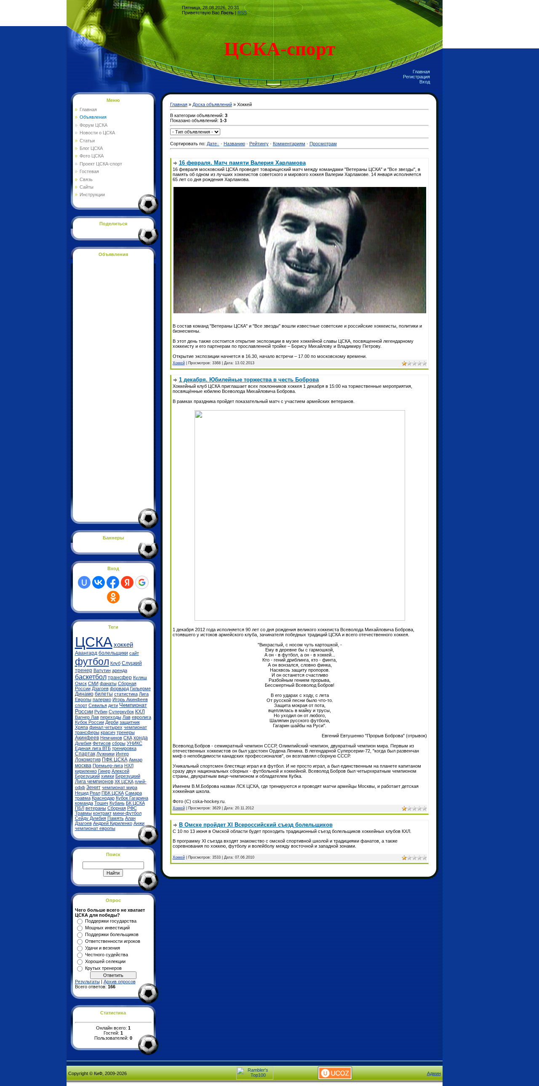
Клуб (115, 663)
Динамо (84, 694)
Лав (127, 717)
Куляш (140, 677)
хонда (140, 738)
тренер (83, 670)
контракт (102, 813)
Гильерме (140, 688)
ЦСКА (93, 642)
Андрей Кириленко (112, 823)
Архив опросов (120, 981)
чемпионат (135, 727)
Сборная (116, 808)
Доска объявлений (212, 104)
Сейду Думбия (90, 818)
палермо (102, 699)
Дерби (111, 722)
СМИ (93, 683)
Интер (122, 753)
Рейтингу (259, 143)
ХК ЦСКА (124, 781)
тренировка (124, 748)
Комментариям (289, 143)
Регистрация (416, 76)
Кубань (117, 803)
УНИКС (134, 743)
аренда (119, 670)
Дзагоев (100, 688)
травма (83, 797)
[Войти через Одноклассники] (113, 597)
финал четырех (106, 727)
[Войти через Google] (142, 582)
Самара (133, 792)
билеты (104, 694)
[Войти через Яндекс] (127, 582)
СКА (127, 737)
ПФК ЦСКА (115, 760)
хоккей (123, 644)
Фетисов (102, 743)
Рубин (100, 711)
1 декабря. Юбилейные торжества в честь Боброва (249, 379)
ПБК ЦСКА (112, 792)
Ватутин (102, 670)
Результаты (87, 981)
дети (113, 705)
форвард (119, 688)
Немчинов (111, 737)
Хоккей (179, 363)
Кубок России (89, 722)
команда (84, 803)
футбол (92, 661)
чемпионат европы (95, 828)
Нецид (81, 792)
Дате (212, 143)
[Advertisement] (108, 387)
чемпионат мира (119, 787)
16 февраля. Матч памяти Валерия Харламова (242, 163)
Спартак (85, 754)
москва (83, 765)
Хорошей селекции (105, 961)
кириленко (86, 771)
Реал (95, 792)
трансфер (120, 677)
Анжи (138, 823)
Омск (81, 683)
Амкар (135, 759)
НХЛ (128, 765)
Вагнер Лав (87, 717)
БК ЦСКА (135, 803)
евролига (141, 717)
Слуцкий (132, 663)
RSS (242, 12)
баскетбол (91, 676)
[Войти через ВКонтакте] (98, 582)
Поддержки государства (110, 920)
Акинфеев (87, 738)
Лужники (105, 753)
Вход (424, 81)
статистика (126, 693)
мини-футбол (127, 813)
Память (115, 818)
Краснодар (103, 797)
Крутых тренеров (103, 968)
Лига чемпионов (94, 781)
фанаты (108, 683)
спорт (81, 705)
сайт (134, 653)
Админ (434, 1073)
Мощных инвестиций (107, 927)
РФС (132, 808)
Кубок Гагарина (132, 797)
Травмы (83, 813)
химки (107, 776)
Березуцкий (127, 776)
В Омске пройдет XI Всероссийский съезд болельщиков (256, 825)
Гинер (104, 771)
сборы (118, 743)
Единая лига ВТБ (93, 748)
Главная (421, 71)
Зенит (93, 787)
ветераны (95, 808)
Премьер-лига (108, 765)
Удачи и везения (102, 947)
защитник (130, 722)
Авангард (86, 653)
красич (108, 732)
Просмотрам (323, 143)
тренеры (126, 732)
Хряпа (81, 727)
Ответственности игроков (112, 941)
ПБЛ (79, 808)
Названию (234, 143)
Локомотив (88, 760)
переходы (110, 717)
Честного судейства (106, 954)
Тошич (101, 803)
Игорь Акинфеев (130, 699)
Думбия (83, 743)
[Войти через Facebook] (113, 582)
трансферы (87, 732)
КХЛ (140, 712)
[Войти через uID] (84, 582)
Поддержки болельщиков (112, 934)
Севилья (97, 705)
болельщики (113, 653)
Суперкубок (121, 711)
